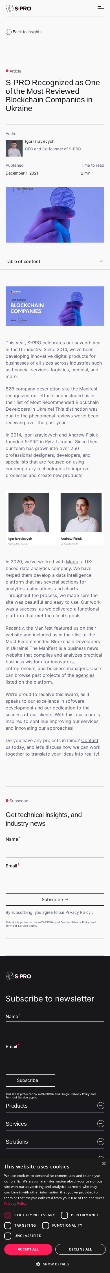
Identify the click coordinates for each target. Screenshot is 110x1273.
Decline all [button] (80, 1249)
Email (11, 866)
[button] (55, 1264)
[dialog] (55, 1215)
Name (12, 839)
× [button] (104, 1164)
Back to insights (27, 31)
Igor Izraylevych (39, 141)
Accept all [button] (28, 1249)
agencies (85, 675)
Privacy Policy (78, 912)
